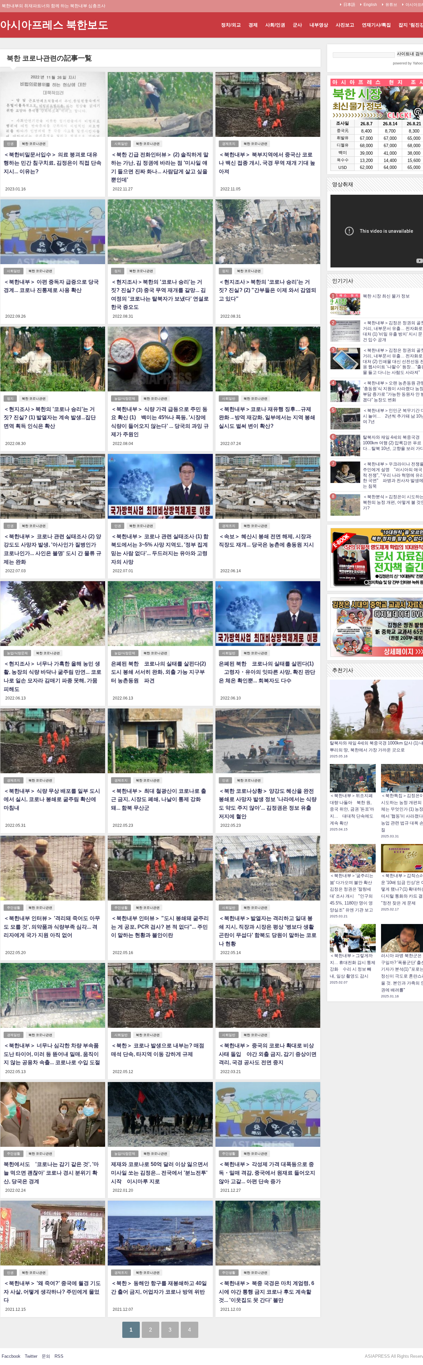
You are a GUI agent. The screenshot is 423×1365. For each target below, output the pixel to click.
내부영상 (319, 24)
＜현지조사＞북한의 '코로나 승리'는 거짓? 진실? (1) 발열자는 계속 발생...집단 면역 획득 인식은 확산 (50, 417)
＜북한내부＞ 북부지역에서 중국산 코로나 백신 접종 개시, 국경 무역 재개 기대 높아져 (267, 163)
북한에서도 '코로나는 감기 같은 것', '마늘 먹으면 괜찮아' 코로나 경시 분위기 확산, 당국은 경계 (51, 1172)
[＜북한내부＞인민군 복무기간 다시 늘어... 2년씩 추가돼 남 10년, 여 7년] (345, 418)
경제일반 (13, 1034)
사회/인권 (275, 24)
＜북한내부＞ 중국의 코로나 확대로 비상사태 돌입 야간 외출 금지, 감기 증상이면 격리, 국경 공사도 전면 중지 (268, 1054)
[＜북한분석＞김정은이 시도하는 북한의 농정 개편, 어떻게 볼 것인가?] (345, 505)
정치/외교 (231, 24)
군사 (297, 24)
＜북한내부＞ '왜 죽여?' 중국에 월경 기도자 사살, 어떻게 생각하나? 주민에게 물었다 (52, 1291)
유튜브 (391, 5)
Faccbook (11, 1356)
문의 (46, 1356)
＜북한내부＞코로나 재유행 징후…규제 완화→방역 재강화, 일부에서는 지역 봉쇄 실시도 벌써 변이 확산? (267, 417)
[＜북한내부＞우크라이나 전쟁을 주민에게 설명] (345, 472)
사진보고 (345, 24)
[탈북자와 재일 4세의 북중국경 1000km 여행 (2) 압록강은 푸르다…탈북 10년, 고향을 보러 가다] (345, 445)
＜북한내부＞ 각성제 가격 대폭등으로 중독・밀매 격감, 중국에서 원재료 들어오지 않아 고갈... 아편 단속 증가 (267, 1172)
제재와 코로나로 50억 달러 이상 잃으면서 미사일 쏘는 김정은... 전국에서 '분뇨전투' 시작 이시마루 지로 (159, 1172)
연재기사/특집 (376, 24)
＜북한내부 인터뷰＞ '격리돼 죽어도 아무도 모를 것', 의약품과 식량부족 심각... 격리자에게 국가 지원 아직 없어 (52, 926)
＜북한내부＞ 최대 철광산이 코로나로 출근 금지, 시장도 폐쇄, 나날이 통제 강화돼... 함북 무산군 (158, 799)
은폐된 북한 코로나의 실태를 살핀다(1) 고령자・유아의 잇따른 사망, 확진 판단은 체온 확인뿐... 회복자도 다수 (267, 672)
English (370, 5)
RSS (59, 1356)
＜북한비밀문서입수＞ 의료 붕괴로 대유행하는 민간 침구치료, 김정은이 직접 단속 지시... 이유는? (52, 163)
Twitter (31, 1356)
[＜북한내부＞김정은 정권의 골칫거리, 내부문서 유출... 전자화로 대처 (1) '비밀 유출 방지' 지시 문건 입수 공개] (345, 331)
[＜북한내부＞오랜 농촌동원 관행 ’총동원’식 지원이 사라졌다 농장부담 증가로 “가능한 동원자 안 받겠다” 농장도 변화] (345, 391)
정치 (117, 270)
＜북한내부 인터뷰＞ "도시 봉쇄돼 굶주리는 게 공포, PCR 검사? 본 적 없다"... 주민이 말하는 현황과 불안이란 (160, 926)
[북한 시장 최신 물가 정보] (345, 304)
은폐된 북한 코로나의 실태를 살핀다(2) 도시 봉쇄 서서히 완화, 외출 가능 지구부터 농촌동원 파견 (158, 672)
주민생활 (13, 907)
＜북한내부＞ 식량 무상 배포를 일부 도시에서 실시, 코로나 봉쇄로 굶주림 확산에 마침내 (52, 799)
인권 (10, 143)
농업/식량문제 (124, 398)
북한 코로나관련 (34, 143)
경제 (253, 24)
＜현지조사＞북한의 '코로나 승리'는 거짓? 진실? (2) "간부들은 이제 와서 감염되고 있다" (267, 290)
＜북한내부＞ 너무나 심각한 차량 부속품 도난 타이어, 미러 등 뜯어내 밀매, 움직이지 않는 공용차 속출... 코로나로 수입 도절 (52, 1054)
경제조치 (228, 143)
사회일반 (121, 143)
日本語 (349, 5)
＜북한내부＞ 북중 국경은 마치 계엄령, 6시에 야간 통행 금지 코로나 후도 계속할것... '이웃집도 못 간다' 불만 (266, 1291)
